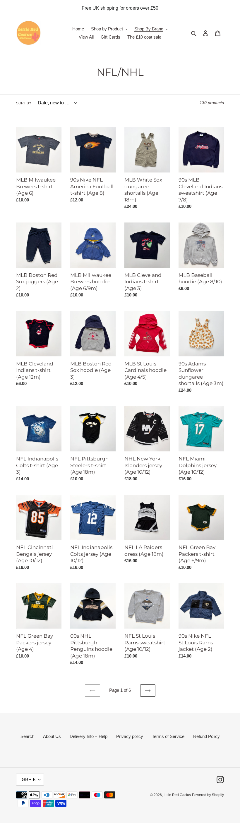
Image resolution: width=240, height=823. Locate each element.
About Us (52, 736)
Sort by (23, 103)
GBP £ (28, 779)
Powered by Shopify (208, 795)
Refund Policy (206, 736)
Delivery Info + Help (88, 736)
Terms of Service (168, 736)
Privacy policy (129, 736)
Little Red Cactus (177, 795)
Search (27, 736)
